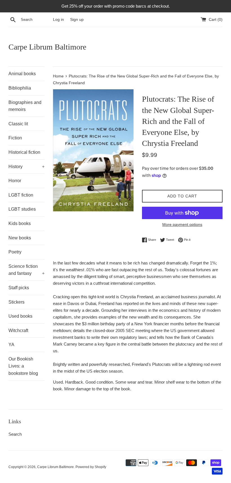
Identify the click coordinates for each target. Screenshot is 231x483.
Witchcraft (18, 330)
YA (11, 344)
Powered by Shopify (90, 467)
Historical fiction (24, 152)
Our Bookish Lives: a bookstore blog (23, 366)
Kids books (19, 223)
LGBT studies (22, 209)
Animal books (22, 73)
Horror (14, 180)
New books (19, 237)
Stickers (16, 302)
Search (15, 434)
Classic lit (18, 123)
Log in (58, 19)
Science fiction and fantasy (26, 270)
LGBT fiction (20, 195)
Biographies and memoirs (24, 106)
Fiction (15, 137)
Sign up (77, 19)
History (26, 166)
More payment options (182, 224)
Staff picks (18, 287)
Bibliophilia (19, 88)
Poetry (14, 252)
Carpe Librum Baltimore (47, 47)
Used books (20, 316)
